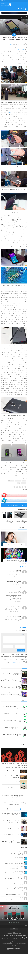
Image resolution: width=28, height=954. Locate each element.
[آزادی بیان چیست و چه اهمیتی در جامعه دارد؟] (23, 787)
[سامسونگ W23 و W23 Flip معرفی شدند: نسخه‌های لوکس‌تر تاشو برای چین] (7, 514)
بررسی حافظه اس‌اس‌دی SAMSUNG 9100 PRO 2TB (11, 714)
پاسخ (20, 578)
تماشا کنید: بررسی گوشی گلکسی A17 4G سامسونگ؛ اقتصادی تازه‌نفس (13, 728)
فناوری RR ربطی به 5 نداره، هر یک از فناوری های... (13, 863)
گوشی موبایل (24, 17)
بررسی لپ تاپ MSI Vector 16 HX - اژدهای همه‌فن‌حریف (12, 735)
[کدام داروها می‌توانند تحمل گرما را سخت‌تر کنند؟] (14, 539)
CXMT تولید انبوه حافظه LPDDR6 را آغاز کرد (12, 505)
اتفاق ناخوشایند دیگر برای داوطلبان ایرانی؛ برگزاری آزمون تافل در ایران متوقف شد (11, 841)
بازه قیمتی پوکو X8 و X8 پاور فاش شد (13, 828)
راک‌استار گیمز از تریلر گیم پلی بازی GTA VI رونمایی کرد (11, 680)
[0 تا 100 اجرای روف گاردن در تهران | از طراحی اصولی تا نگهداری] (23, 777)
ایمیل (12, 644)
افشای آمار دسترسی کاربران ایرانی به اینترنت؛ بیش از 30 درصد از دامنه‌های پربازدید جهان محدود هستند (11, 814)
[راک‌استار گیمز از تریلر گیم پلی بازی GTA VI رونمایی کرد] (24, 681)
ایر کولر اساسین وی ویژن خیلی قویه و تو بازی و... (13, 868)
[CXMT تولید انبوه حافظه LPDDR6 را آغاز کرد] (24, 835)
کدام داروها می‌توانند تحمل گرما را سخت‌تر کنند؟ (15, 544)
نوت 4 (10, 112)
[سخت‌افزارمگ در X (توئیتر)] (10, 949)
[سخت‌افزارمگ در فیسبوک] (12, 949)
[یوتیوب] (14, 495)
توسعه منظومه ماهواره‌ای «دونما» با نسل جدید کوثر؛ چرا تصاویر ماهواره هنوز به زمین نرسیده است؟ (11, 821)
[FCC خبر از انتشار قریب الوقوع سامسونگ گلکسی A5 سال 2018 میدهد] (20, 515)
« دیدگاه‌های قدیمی (22, 628)
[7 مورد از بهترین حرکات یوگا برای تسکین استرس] (23, 782)
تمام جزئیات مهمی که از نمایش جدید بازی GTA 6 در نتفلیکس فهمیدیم (11, 673)
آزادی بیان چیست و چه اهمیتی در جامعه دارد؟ (11, 787)
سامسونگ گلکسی (18, 480)
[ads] (14, 13)
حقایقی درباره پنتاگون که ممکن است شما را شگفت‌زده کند (11, 771)
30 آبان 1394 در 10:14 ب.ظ (15, 571)
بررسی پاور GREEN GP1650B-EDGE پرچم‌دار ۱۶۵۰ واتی (12, 707)
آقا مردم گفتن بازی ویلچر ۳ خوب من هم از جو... (14, 878)
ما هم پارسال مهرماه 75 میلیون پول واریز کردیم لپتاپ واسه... (13, 889)
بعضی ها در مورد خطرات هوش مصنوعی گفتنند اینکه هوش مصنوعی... (13, 853)
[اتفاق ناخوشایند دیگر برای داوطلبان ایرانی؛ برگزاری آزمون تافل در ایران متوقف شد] (24, 842)
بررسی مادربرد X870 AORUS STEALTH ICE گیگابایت (12, 721)
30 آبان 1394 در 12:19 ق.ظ (15, 584)
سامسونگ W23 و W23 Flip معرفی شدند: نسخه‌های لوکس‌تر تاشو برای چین (8, 521)
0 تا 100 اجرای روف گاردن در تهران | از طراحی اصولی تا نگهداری (11, 776)
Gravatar (14, 663)
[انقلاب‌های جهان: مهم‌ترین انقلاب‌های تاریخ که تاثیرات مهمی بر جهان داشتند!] (14, 755)
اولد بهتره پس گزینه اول (18, 859)
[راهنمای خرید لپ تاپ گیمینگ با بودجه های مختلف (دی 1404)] (14, 913)
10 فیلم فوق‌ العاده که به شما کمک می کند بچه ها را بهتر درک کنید (14, 561)
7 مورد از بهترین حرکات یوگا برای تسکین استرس (11, 782)
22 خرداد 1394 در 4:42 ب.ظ (12, 606)
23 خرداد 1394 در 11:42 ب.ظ (15, 592)
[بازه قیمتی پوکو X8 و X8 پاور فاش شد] (24, 828)
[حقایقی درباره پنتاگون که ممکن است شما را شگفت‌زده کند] (23, 771)
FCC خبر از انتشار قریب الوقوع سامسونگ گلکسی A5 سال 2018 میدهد (21, 521)
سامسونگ (24, 480)
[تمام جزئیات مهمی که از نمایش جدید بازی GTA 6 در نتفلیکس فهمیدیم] (24, 674)
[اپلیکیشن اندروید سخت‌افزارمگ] (18, 949)
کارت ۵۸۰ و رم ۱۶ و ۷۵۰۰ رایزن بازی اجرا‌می (14, 899)
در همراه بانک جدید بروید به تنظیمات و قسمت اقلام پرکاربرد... (13, 883)
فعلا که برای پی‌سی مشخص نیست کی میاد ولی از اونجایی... (13, 873)
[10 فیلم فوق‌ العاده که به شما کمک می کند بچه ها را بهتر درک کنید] (14, 555)
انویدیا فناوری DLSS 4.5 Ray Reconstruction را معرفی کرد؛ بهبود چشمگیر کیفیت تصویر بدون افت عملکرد (11, 687)
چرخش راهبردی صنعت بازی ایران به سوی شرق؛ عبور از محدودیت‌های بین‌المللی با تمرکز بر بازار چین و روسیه (11, 694)
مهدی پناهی (20, 44)
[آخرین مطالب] (20, 809)
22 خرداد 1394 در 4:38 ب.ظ (12, 616)
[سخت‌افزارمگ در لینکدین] (8, 949)
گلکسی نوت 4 (21, 50)
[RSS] (20, 949)
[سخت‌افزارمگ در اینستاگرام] (14, 949)
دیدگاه (22, 567)
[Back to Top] (14, 929)
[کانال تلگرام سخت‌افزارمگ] (16, 949)
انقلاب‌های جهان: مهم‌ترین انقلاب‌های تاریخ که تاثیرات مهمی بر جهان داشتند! (14, 764)
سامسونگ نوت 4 (11, 480)
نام (24, 644)
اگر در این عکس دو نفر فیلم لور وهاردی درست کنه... (13, 894)
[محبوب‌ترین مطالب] (7, 809)
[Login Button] (18, 8)
